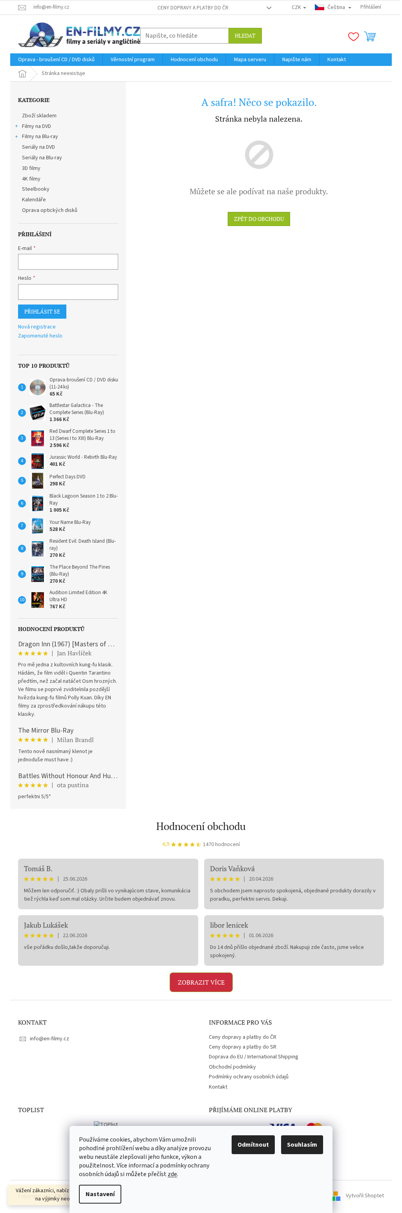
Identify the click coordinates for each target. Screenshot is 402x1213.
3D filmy (31, 168)
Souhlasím (302, 1144)
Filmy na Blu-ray (40, 136)
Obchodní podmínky (232, 1067)
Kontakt (218, 1087)
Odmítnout (253, 1144)
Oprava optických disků (49, 210)
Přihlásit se (42, 311)
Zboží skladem (39, 116)
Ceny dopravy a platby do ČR (192, 7)
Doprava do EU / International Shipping (253, 1057)
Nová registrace (37, 327)
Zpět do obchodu (259, 219)
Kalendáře (34, 200)
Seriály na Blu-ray (42, 158)
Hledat (245, 35)
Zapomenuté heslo (40, 336)
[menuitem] (56, 59)
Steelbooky (35, 189)
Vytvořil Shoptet (365, 1196)
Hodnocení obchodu (201, 826)
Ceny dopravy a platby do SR (242, 1047)
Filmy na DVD (36, 126)
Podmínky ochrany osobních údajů (249, 1077)
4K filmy (31, 179)
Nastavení (100, 1194)
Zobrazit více (201, 982)
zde (172, 1174)
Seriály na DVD (38, 147)
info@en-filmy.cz (49, 1039)
